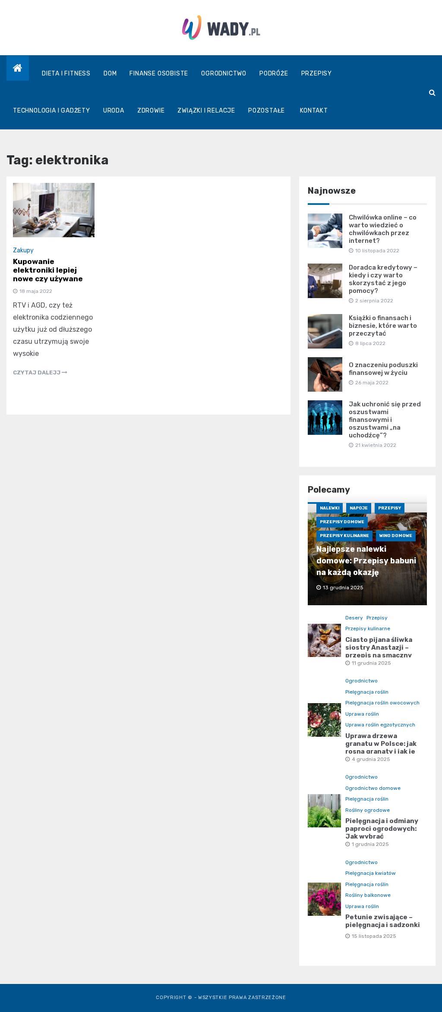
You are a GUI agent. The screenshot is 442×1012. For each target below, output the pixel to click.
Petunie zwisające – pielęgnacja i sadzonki (382, 921)
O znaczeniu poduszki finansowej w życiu (383, 369)
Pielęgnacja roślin (366, 692)
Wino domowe (395, 535)
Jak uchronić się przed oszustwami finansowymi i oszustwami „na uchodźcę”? (385, 419)
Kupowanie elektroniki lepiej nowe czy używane (48, 270)
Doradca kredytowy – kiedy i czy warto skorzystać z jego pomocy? (383, 279)
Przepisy (316, 73)
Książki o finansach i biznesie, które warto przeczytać (383, 325)
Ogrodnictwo (223, 73)
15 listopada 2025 (374, 936)
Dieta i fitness (66, 73)
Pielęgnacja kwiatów (370, 873)
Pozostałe (266, 110)
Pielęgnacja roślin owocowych (382, 703)
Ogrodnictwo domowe (373, 788)
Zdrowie (151, 110)
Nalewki (329, 508)
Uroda (113, 110)
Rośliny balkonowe (368, 895)
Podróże (273, 73)
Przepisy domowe (342, 522)
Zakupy (23, 250)
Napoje (359, 508)
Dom (110, 73)
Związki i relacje (206, 110)
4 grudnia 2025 (371, 759)
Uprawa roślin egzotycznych (380, 725)
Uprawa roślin (362, 714)
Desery (354, 618)
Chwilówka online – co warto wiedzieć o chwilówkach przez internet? (383, 229)
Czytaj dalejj (37, 372)
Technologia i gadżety (51, 110)
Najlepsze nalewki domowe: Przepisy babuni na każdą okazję (366, 560)
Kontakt (314, 110)
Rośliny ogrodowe (367, 810)
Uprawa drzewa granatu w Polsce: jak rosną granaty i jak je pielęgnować (381, 747)
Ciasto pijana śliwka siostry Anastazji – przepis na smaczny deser (378, 651)
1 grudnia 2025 (370, 844)
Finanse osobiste (158, 73)
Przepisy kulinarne (344, 535)
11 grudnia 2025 (371, 663)
